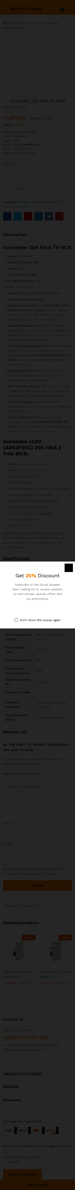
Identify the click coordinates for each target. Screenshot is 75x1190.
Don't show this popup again (40, 620)
